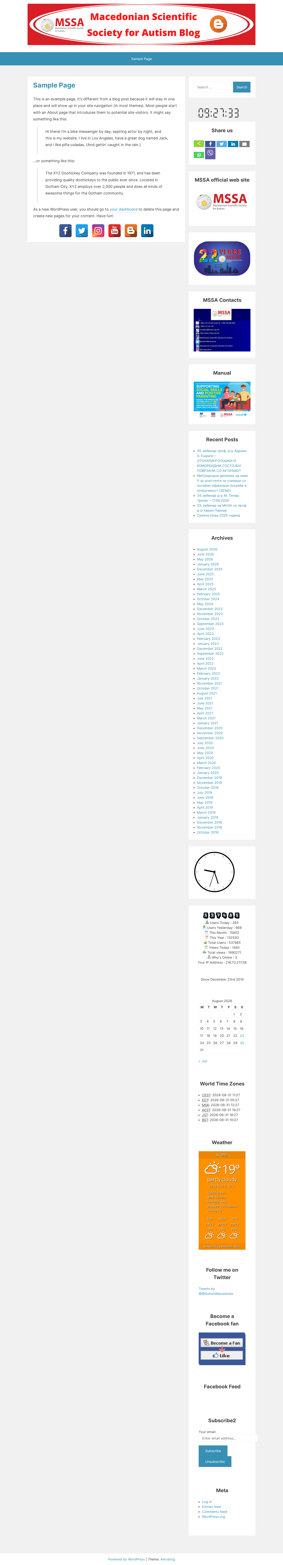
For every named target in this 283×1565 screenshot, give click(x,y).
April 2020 (205, 758)
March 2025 (206, 589)
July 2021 (204, 698)
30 (242, 1043)
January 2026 (208, 564)
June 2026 (205, 554)
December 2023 (210, 609)
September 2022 (210, 653)
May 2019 (204, 802)
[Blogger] (131, 230)
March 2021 (206, 718)
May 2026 (205, 559)
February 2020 (208, 768)
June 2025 (205, 574)
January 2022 (208, 678)
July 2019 (204, 792)
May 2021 (204, 708)
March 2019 (206, 812)
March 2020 (206, 763)
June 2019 (205, 797)
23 (242, 1036)
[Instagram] (98, 230)
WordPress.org (213, 1517)
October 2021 (208, 688)
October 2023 (208, 619)
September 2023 (210, 624)
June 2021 (205, 703)
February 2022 (208, 673)
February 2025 (208, 594)
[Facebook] (65, 230)
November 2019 (209, 783)
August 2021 (207, 693)
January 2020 (208, 773)
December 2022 (210, 648)
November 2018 (209, 827)
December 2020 (210, 728)
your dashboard (124, 209)
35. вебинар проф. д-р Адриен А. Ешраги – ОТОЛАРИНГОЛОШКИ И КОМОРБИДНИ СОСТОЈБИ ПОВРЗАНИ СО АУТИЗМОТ (222, 461)
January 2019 (207, 817)
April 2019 (205, 807)
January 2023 (208, 644)
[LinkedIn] (147, 230)
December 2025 (210, 569)
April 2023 (205, 634)
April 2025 (205, 584)
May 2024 (205, 604)
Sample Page (141, 59)
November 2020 (210, 733)
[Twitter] (81, 230)
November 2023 (210, 614)
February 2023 (208, 639)
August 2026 (207, 549)
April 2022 (205, 663)
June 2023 (205, 629)
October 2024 (208, 599)
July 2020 (205, 743)
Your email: (207, 1432)
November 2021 (209, 683)
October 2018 (208, 832)
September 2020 (210, 738)
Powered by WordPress (127, 1559)
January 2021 (207, 723)
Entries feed (211, 1507)
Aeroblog (167, 1559)
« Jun (203, 1061)
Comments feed (214, 1512)
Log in (207, 1502)
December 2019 (209, 778)
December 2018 (209, 822)
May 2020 (205, 753)
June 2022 (205, 658)
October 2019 (208, 787)
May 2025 (205, 579)
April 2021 (205, 713)
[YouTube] (114, 230)
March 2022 (206, 668)
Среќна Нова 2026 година (218, 515)
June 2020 (205, 748)
